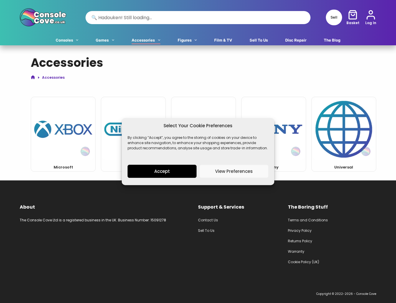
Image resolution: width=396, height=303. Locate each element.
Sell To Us (259, 40)
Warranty (296, 251)
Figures (185, 40)
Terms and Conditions (308, 220)
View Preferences (234, 171)
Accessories (143, 40)
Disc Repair (295, 40)
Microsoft (63, 167)
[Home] (33, 77)
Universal (343, 167)
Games (102, 40)
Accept (162, 171)
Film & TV (223, 40)
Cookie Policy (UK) (303, 261)
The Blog (332, 40)
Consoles (64, 40)
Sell (333, 17)
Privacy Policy (300, 230)
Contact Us (208, 220)
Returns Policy (300, 241)
